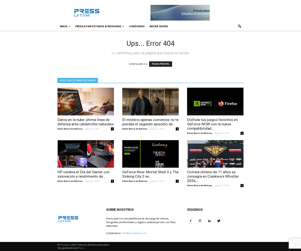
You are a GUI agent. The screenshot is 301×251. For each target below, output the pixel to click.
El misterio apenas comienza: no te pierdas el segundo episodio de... (150, 122)
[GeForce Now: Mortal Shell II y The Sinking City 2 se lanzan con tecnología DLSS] (150, 154)
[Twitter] (218, 221)
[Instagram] (199, 221)
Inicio (63, 26)
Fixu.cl (81, 247)
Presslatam (65, 244)
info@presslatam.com (134, 233)
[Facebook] (190, 221)
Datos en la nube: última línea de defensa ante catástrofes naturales (85, 122)
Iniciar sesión (158, 26)
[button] (239, 26)
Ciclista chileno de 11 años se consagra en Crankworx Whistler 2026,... (213, 176)
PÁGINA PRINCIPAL (160, 64)
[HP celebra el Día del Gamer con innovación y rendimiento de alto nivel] (85, 154)
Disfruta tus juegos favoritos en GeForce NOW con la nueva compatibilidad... (212, 124)
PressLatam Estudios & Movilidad (98, 26)
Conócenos (137, 26)
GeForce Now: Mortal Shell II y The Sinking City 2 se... (150, 174)
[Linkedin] (209, 221)
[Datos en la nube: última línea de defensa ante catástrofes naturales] (85, 101)
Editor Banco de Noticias (70, 128)
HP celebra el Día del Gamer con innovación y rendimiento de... (83, 174)
